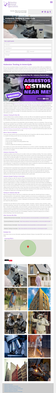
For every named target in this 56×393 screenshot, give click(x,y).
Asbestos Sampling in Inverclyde (11, 386)
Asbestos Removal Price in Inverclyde (12, 387)
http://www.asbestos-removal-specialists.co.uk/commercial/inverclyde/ (29, 103)
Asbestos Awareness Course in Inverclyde (13, 391)
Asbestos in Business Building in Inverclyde (13, 388)
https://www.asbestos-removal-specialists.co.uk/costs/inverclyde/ (35, 217)
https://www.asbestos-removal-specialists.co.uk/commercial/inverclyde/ (35, 221)
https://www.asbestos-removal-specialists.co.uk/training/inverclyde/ (32, 228)
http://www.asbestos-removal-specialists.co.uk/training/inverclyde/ (17, 128)
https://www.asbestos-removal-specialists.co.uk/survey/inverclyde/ (32, 224)
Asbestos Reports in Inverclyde (11, 390)
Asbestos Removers (8, 384)
